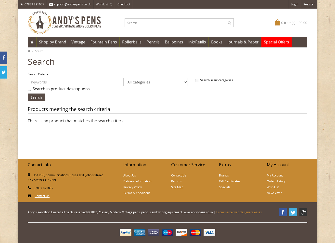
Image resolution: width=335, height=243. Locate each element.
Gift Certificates (229, 181)
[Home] (32, 42)
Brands (224, 175)
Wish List (273, 187)
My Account (275, 175)
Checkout (123, 4)
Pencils (153, 42)
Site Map (177, 187)
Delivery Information (137, 181)
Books (216, 42)
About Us (129, 175)
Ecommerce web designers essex (239, 212)
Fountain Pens (103, 42)
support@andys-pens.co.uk (72, 4)
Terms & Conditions (136, 193)
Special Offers (276, 42)
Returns (176, 181)
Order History (276, 181)
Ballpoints (174, 42)
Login (294, 4)
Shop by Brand (52, 42)
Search (39, 51)
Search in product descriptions (61, 89)
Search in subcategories (216, 80)
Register (309, 4)
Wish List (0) (104, 4)
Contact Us (42, 196)
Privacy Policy (132, 187)
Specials (224, 187)
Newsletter (274, 193)
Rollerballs (132, 42)
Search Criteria (38, 74)
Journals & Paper (243, 42)
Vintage (78, 42)
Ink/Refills (197, 42)
